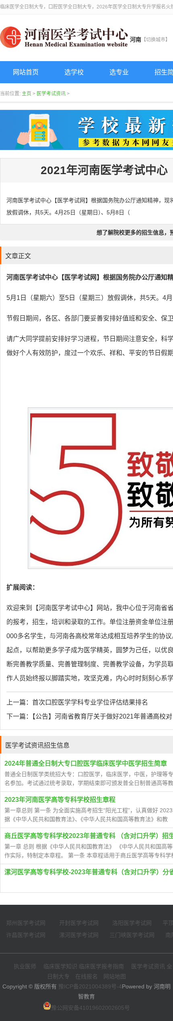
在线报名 (86, 976)
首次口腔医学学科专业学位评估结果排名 (90, 702)
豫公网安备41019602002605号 (90, 1008)
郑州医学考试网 (25, 923)
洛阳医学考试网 (132, 923)
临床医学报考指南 (101, 966)
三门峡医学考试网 (131, 935)
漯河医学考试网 (79, 935)
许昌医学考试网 (25, 935)
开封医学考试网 (79, 923)
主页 (26, 94)
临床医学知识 (60, 966)
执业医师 (25, 966)
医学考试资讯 (51, 94)
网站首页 (26, 72)
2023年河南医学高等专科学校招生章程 (59, 799)
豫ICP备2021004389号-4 (90, 986)
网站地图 (114, 976)
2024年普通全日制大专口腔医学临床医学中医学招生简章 (85, 763)
